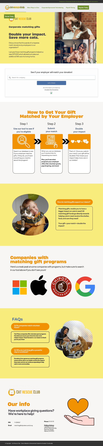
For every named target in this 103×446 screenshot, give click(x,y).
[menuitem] (15, 7)
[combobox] (51, 77)
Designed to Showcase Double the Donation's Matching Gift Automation (78, 1)
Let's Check (51, 83)
